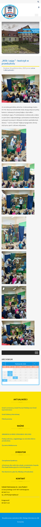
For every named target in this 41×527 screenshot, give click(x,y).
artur (33, 68)
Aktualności (9, 70)
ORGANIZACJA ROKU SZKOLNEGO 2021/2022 (16, 434)
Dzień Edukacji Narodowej (10, 414)
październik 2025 (20, 364)
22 (15, 378)
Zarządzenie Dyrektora (9, 461)
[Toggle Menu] (36, 15)
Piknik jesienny (7, 419)
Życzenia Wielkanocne (9, 445)
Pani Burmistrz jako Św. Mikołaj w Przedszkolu (17, 472)
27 (4, 380)
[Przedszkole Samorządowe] (10, 12)
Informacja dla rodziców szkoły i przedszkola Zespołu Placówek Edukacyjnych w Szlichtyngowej (20, 466)
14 (10, 375)
